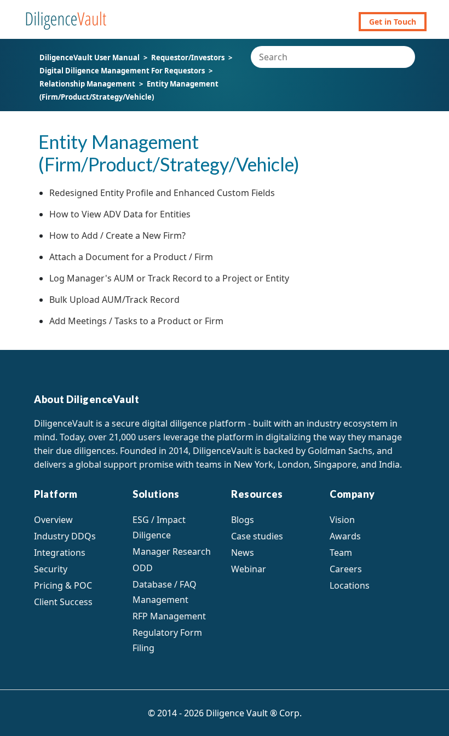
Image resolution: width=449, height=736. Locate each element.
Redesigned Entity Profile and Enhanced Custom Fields (162, 193)
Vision (342, 520)
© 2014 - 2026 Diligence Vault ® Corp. (225, 713)
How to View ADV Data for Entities (120, 214)
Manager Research (172, 551)
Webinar (248, 569)
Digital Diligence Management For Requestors (122, 71)
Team (341, 553)
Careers (346, 569)
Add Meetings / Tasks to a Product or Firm (136, 321)
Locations (350, 585)
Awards (345, 536)
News (242, 553)
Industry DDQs (65, 536)
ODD (143, 568)
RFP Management (169, 616)
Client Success (63, 602)
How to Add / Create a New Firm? (117, 235)
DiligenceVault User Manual (89, 57)
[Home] (66, 15)
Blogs (242, 520)
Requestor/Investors (188, 57)
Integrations (59, 553)
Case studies (257, 536)
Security (50, 569)
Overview (53, 520)
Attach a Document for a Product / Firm (131, 257)
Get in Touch (392, 21)
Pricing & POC (63, 585)
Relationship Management (88, 84)
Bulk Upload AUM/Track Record (114, 300)
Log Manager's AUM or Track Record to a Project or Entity (169, 278)
